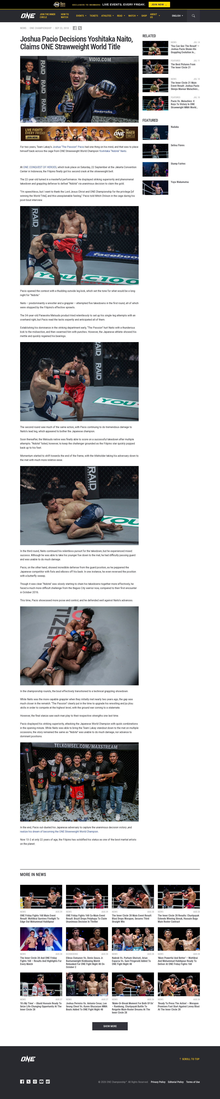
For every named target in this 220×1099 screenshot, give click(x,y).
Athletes (106, 15)
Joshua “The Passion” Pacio (68, 146)
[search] (193, 15)
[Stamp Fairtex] (155, 169)
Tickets (94, 15)
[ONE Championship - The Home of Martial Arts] (28, 16)
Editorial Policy (176, 1082)
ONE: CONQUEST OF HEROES (40, 167)
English (176, 15)
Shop (144, 15)
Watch (132, 15)
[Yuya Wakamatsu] (155, 187)
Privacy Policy (158, 1082)
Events (80, 15)
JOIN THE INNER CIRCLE (47, 16)
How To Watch (65, 16)
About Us (153, 16)
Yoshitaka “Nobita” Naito (112, 151)
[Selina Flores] (155, 151)
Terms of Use (193, 1082)
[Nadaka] (155, 132)
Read (119, 15)
